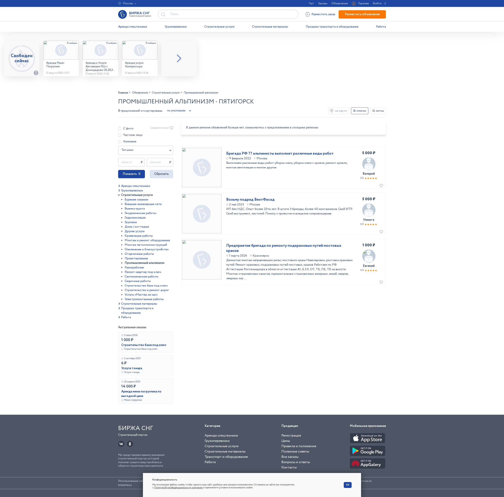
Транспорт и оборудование (226, 456)
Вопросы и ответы (295, 462)
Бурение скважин (136, 199)
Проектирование (136, 258)
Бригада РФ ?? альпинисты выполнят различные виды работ (280, 153)
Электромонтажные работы (144, 299)
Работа (381, 26)
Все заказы (289, 456)
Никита (368, 220)
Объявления (339, 3)
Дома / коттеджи (137, 226)
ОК (347, 485)
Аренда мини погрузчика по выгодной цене (141, 393)
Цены (285, 440)
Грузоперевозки (176, 26)
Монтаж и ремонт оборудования (147, 240)
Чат (311, 3)
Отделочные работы (139, 254)
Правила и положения (298, 446)
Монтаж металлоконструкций (146, 245)
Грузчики (131, 222)
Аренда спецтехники (132, 26)
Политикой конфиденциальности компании (178, 487)
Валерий (369, 174)
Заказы (322, 3)
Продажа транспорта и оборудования (332, 26)
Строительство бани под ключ (146, 285)
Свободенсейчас (22, 58)
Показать (131, 174)
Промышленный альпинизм (144, 263)
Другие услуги (135, 231)
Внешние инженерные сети (143, 204)
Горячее (363, 3)
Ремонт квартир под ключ (143, 272)
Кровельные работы (139, 236)
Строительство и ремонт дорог (147, 290)
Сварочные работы (138, 281)
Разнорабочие (134, 267)
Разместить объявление (362, 14)
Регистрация (291, 435)
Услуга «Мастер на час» (141, 294)
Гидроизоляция (135, 217)
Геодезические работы (140, 213)
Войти (377, 3)
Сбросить (161, 174)
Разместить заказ (323, 14)
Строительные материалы (270, 26)
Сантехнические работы (141, 276)
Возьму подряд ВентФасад (250, 199)
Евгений (369, 266)
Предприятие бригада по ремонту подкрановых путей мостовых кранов (283, 248)
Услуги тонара (131, 368)
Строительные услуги (219, 26)
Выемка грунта (135, 208)
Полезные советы (295, 451)
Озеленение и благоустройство (147, 249)
